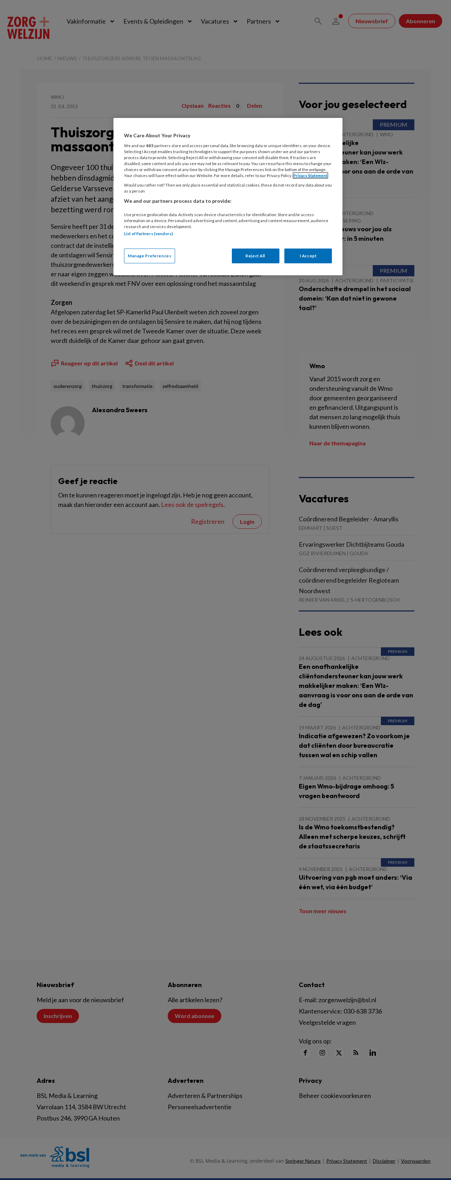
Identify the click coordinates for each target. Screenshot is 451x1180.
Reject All (255, 255)
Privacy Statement (310, 175)
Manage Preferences (149, 255)
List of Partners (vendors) (148, 233)
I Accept (308, 255)
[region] (227, 196)
